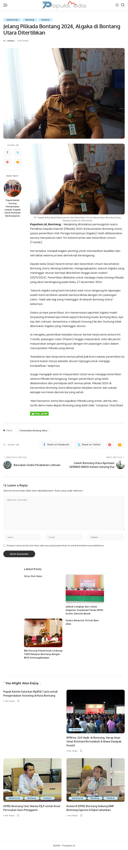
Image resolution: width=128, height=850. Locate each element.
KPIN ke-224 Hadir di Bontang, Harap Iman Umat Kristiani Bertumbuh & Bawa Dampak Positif (93, 741)
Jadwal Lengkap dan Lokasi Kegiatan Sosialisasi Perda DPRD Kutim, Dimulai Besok (84, 610)
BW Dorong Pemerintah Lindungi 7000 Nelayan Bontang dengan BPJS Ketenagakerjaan (43, 654)
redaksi (11, 41)
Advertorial (12, 20)
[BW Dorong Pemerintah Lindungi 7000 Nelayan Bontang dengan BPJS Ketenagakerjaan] (43, 633)
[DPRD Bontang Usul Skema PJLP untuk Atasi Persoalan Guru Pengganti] (32, 780)
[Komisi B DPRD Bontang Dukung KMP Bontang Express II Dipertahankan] (95, 780)
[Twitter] (18, 152)
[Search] (123, 5)
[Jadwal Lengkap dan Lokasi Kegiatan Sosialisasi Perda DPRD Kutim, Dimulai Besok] (85, 588)
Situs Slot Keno (33, 576)
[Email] (18, 162)
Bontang (30, 20)
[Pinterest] (7, 162)
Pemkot (45, 20)
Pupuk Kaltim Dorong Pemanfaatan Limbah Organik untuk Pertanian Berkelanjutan (12, 208)
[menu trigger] (6, 5)
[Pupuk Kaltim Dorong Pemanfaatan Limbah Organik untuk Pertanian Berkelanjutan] (12, 188)
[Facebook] (7, 152)
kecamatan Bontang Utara (34, 430)
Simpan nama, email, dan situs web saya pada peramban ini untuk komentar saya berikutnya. (55, 545)
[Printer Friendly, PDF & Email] (39, 414)
